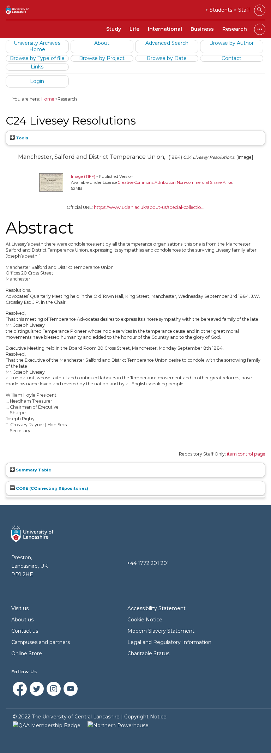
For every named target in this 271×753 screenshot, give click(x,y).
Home (47, 99)
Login (37, 81)
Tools (21, 137)
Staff (244, 10)
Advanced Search (166, 43)
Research (234, 29)
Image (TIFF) (83, 176)
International (165, 29)
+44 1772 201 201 (148, 563)
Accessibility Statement (156, 608)
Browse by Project (102, 58)
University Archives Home (37, 46)
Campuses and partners (40, 642)
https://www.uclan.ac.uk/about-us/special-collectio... (149, 207)
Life (134, 29)
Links (37, 67)
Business (202, 29)
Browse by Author (231, 43)
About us (22, 619)
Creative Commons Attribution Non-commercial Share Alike (175, 182)
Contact (231, 58)
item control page (246, 454)
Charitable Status (148, 653)
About (101, 43)
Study (113, 29)
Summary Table (33, 470)
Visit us (20, 608)
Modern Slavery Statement (160, 631)
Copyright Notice (145, 716)
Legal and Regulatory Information (169, 642)
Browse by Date (167, 58)
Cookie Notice (144, 619)
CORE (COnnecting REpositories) (51, 488)
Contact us (24, 631)
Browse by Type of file (37, 58)
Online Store (26, 653)
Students (221, 10)
